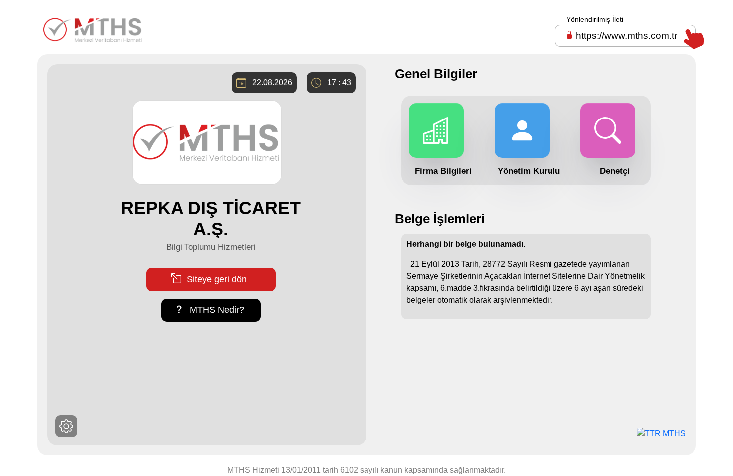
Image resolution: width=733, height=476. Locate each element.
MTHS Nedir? (215, 310)
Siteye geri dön (215, 279)
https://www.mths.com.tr (626, 35)
